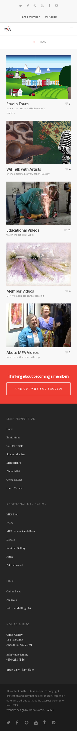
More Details (39, 74)
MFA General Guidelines (20, 531)
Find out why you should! (38, 388)
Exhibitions (13, 437)
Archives (11, 599)
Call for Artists (14, 445)
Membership (13, 462)
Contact (49, 710)
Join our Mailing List (18, 608)
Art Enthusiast (14, 565)
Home (9, 429)
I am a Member (30, 17)
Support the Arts (15, 454)
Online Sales (13, 591)
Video (43, 41)
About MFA (13, 471)
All (33, 41)
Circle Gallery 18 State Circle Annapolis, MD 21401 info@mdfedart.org (19, 644)
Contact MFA (14, 479)
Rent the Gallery (15, 548)
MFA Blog (51, 17)
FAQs (9, 522)
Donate (10, 539)
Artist (9, 556)
